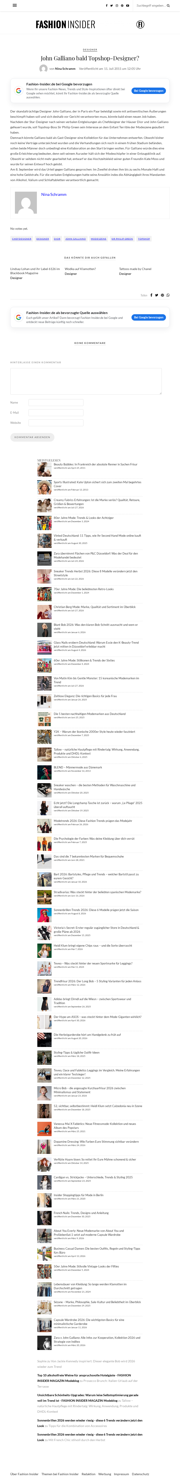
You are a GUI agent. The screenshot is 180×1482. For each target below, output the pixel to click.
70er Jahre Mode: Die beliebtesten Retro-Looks (84, 589)
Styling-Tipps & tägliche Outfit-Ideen (76, 1052)
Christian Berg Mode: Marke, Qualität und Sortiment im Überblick (95, 607)
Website (15, 422)
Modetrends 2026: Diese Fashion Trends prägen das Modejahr (93, 821)
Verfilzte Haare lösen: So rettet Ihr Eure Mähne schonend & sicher (95, 1159)
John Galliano (75, 238)
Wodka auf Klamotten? (80, 269)
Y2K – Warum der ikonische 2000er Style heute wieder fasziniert (94, 731)
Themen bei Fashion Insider (60, 1474)
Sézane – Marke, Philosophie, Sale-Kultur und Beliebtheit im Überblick (97, 1302)
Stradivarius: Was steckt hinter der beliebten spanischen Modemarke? (97, 892)
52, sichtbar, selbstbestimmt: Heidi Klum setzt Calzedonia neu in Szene (98, 1106)
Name (14, 402)
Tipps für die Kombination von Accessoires (78, 1426)
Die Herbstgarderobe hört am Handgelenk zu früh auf (87, 1034)
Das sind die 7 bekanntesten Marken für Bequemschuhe (89, 856)
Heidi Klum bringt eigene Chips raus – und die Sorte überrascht (93, 945)
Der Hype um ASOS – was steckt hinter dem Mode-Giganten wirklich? (97, 1017)
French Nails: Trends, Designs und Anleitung (81, 1213)
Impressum (121, 1474)
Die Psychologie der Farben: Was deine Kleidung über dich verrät (94, 838)
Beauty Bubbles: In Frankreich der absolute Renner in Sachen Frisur (95, 464)
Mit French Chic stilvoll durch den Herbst (77, 1440)
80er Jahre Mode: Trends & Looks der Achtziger (84, 518)
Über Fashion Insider (24, 1474)
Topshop (144, 238)
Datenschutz (140, 1474)
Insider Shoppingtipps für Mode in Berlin (78, 1195)
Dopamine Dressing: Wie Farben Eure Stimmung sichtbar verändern (96, 1141)
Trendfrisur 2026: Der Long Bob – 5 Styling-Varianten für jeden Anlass (97, 981)
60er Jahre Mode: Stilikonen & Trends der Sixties (84, 660)
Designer (90, 49)
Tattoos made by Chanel (135, 269)
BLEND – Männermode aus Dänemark (78, 767)
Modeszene (98, 238)
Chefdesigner (21, 238)
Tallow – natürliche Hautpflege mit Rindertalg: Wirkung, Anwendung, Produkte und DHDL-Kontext (87, 1406)
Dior (57, 238)
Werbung (104, 1474)
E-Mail (14, 412)
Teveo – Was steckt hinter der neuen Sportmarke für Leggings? (93, 963)
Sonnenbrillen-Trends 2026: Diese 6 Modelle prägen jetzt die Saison (96, 910)
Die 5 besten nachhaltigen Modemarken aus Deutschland (90, 714)
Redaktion (88, 1474)
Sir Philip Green (122, 238)
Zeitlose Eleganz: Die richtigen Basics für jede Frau (85, 696)
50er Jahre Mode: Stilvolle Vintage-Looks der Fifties (86, 1266)
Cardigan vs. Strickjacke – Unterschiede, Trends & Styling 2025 (93, 1177)
